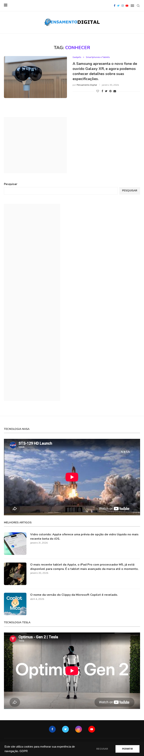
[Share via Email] (114, 91)
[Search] (138, 5)
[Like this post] (97, 91)
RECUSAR (102, 749)
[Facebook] (114, 5)
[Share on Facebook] (102, 91)
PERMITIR (127, 749)
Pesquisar (10, 184)
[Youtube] (127, 5)
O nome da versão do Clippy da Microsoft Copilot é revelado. (74, 595)
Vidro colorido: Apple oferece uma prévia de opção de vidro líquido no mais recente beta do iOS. (84, 536)
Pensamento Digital (87, 85)
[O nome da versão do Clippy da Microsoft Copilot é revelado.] (15, 604)
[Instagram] (123, 5)
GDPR (24, 751)
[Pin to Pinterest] (110, 91)
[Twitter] (118, 5)
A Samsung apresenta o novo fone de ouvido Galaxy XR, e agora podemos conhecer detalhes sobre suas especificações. (105, 71)
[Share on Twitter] (106, 91)
